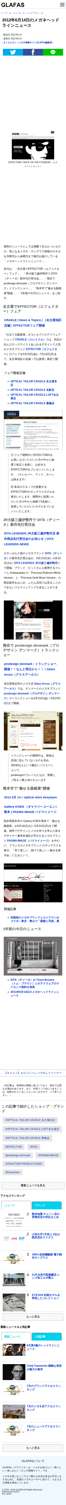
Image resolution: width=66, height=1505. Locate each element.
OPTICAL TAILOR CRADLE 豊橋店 (32, 403)
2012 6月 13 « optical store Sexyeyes (30, 797)
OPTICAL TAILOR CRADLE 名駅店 (32, 389)
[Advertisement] (33, 94)
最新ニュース (12, 1336)
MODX (17, 1492)
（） (28, 42)
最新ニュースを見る (33, 1185)
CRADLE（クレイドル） (30, 339)
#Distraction (12, 1172)
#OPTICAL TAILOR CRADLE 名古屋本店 (30, 1120)
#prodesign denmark (17, 1155)
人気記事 (40, 1336)
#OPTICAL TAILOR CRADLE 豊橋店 (27, 1138)
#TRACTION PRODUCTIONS (23, 1163)
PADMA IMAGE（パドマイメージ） (29, 840)
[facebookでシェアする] (33, 52)
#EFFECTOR (13, 1146)
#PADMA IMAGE (48, 1155)
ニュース (9, 1205)
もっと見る (33, 1316)
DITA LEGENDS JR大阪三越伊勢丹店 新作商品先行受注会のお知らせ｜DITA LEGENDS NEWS (31, 539)
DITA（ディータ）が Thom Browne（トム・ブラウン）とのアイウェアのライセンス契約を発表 (34, 983)
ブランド (40, 1205)
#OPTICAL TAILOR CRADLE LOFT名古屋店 (32, 1129)
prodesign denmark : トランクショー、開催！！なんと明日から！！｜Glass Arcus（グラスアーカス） (31, 669)
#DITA (34, 1146)
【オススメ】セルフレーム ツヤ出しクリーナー (33, 1072)
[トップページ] (12, 6)
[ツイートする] (13, 52)
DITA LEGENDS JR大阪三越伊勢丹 (36, 563)
